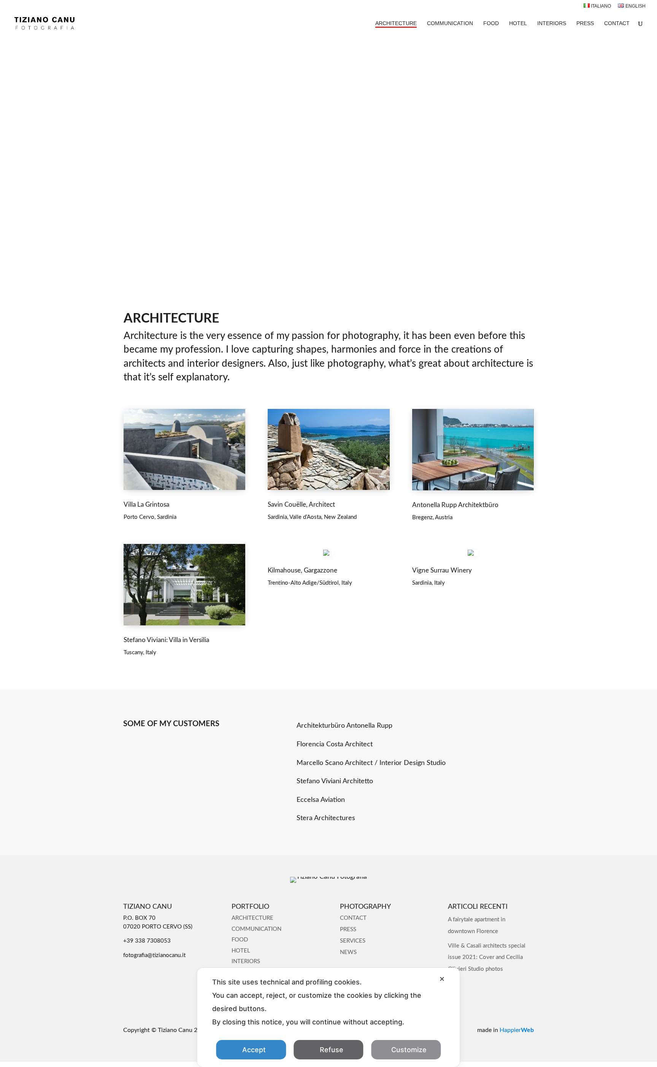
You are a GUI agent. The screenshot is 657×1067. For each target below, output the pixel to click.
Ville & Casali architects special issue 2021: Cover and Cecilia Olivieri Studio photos (486, 957)
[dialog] (328, 1017)
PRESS (585, 23)
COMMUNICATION (450, 23)
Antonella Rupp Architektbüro (455, 505)
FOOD (491, 23)
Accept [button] (254, 1050)
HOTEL (518, 23)
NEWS (348, 952)
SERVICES (352, 941)
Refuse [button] (331, 1050)
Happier (517, 1030)
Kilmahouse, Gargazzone (302, 570)
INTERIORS (551, 23)
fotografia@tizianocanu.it (154, 955)
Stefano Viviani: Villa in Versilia (166, 640)
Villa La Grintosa (146, 504)
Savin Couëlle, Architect (301, 504)
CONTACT (617, 23)
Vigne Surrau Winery (442, 570)
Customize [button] (409, 1050)
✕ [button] (442, 979)
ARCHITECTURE (396, 23)
